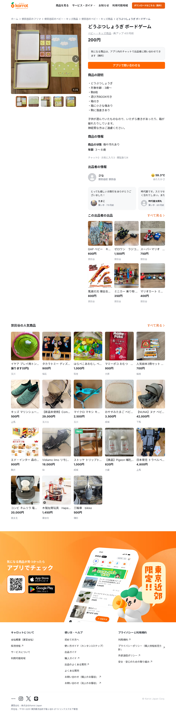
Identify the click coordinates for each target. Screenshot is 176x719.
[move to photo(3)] (46, 101)
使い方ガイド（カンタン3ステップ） (85, 645)
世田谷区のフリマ (31, 18)
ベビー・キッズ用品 (99, 33)
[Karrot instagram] (21, 698)
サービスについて (20, 652)
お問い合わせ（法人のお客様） (81, 683)
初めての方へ (72, 639)
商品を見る (62, 5)
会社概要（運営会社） (23, 639)
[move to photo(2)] (33, 101)
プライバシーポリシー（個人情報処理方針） (140, 647)
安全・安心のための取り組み (134, 661)
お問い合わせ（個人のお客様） (81, 676)
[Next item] (75, 58)
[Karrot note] (13, 698)
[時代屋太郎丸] (144, 203)
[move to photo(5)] (70, 101)
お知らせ (104, 5)
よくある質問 (72, 670)
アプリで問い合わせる (126, 65)
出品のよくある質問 (75, 664)
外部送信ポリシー (128, 655)
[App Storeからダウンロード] (39, 579)
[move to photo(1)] (21, 101)
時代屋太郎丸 (155, 201)
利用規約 (123, 639)
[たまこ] (94, 203)
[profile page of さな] (92, 177)
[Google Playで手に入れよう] (41, 589)
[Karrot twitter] (28, 698)
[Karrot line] (36, 698)
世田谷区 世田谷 (107, 179)
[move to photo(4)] (58, 101)
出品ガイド (71, 652)
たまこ (101, 201)
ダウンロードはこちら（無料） (148, 5)
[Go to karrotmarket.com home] (19, 5)
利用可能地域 (120, 5)
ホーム (14, 18)
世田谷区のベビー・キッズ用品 (61, 18)
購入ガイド (71, 658)
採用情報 (16, 645)
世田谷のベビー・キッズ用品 (97, 18)
